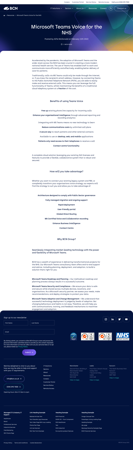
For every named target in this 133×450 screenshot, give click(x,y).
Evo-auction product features (64, 431)
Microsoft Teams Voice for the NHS (29, 15)
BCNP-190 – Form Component (64, 419)
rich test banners (35, 428)
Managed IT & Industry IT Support (13, 414)
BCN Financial (60, 416)
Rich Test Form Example (37, 431)
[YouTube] (126, 319)
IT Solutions (55, 8)
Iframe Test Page (35, 425)
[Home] (4, 15)
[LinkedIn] (113, 319)
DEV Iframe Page (9, 433)
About (45, 372)
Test (57, 425)
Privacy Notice (22, 347)
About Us (80, 8)
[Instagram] (106, 319)
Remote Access (104, 2)
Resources (93, 8)
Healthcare (7, 418)
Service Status (91, 2)
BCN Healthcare (60, 422)
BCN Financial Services (89, 431)
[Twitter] (119, 319)
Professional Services (10, 424)
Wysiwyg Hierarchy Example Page (92, 428)
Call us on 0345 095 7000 (120, 2)
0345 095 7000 (12, 387)
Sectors (68, 8)
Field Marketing (8, 430)
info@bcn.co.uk (13, 379)
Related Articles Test (36, 416)
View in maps (74, 380)
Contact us (121, 8)
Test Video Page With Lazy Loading (40, 422)
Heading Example (87, 422)
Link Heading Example (37, 412)
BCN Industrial (60, 428)
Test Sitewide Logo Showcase (39, 419)
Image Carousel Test (88, 416)
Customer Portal (78, 2)
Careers (67, 2)
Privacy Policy (8, 443)
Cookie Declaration (36, 443)
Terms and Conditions (21, 443)
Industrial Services (9, 427)
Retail (5, 421)
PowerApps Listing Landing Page (91, 419)
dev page (84, 425)
